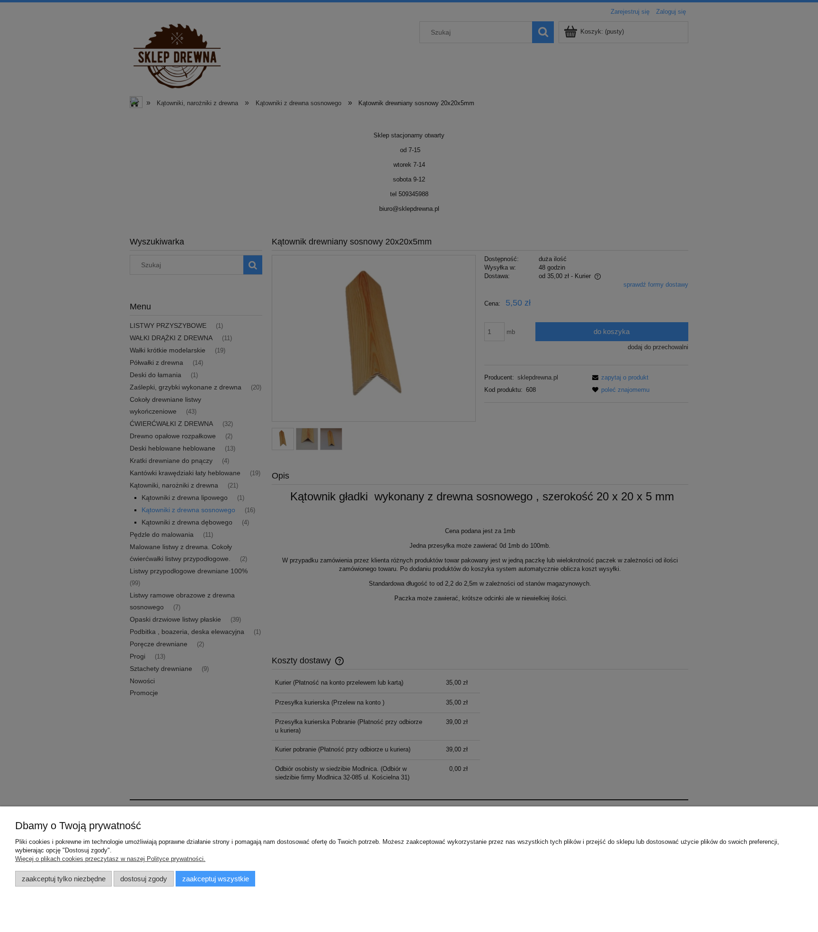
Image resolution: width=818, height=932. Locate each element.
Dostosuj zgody (143, 879)
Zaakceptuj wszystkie (215, 879)
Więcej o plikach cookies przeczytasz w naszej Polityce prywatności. (110, 858)
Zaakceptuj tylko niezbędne (64, 879)
